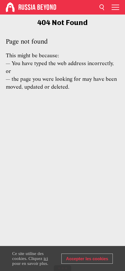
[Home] (10, 7)
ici (46, 258)
